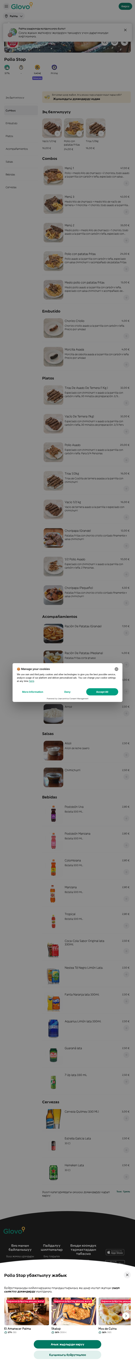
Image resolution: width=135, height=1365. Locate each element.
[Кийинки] (125, 1315)
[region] (67, 1315)
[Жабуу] (127, 1274)
